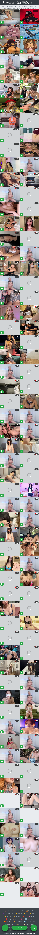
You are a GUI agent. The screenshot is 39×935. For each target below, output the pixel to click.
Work (18, 933)
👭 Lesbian (15, 919)
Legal (34, 933)
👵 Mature (19, 913)
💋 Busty (8, 919)
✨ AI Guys (8, 927)
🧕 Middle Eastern (8, 913)
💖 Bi (22, 919)
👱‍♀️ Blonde (33, 913)
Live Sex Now (20, 928)
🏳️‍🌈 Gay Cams (8, 921)
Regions (14, 933)
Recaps (22, 933)
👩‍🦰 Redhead (17, 916)
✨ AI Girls (19, 924)
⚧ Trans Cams (18, 921)
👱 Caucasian (30, 911)
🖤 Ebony (14, 911)
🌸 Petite (31, 916)
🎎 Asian (7, 911)
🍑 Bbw (25, 916)
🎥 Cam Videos (29, 927)
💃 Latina (22, 911)
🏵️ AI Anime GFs (29, 924)
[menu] (5, 927)
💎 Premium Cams (29, 921)
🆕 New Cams (29, 919)
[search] (33, 927)
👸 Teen (25, 913)
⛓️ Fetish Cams (9, 924)
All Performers (28, 933)
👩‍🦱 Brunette (8, 916)
